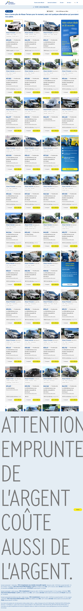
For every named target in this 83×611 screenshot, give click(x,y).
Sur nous (69, 2)
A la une (61, 2)
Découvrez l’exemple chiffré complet (12, 47)
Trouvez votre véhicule (39, 2)
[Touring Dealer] (10, 2)
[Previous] (6, 25)
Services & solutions (52, 2)
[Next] (22, 25)
